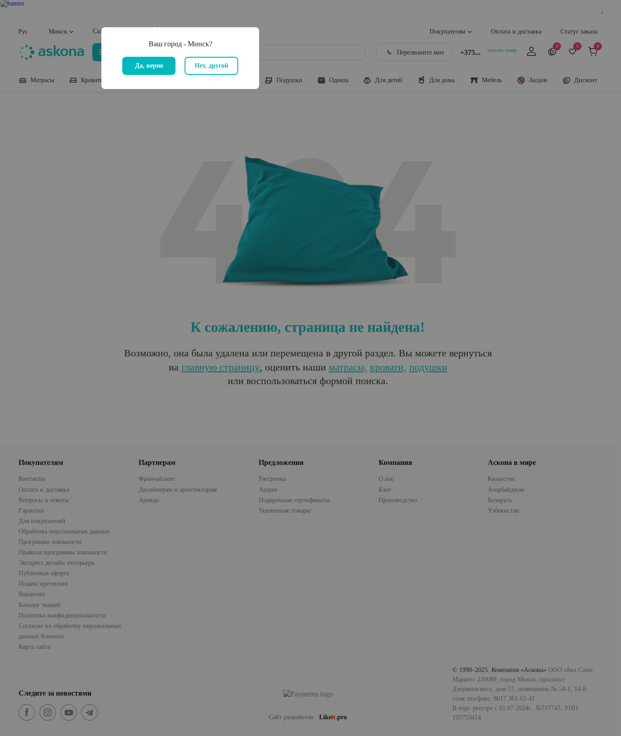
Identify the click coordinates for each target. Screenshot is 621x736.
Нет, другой (211, 65)
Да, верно (149, 65)
